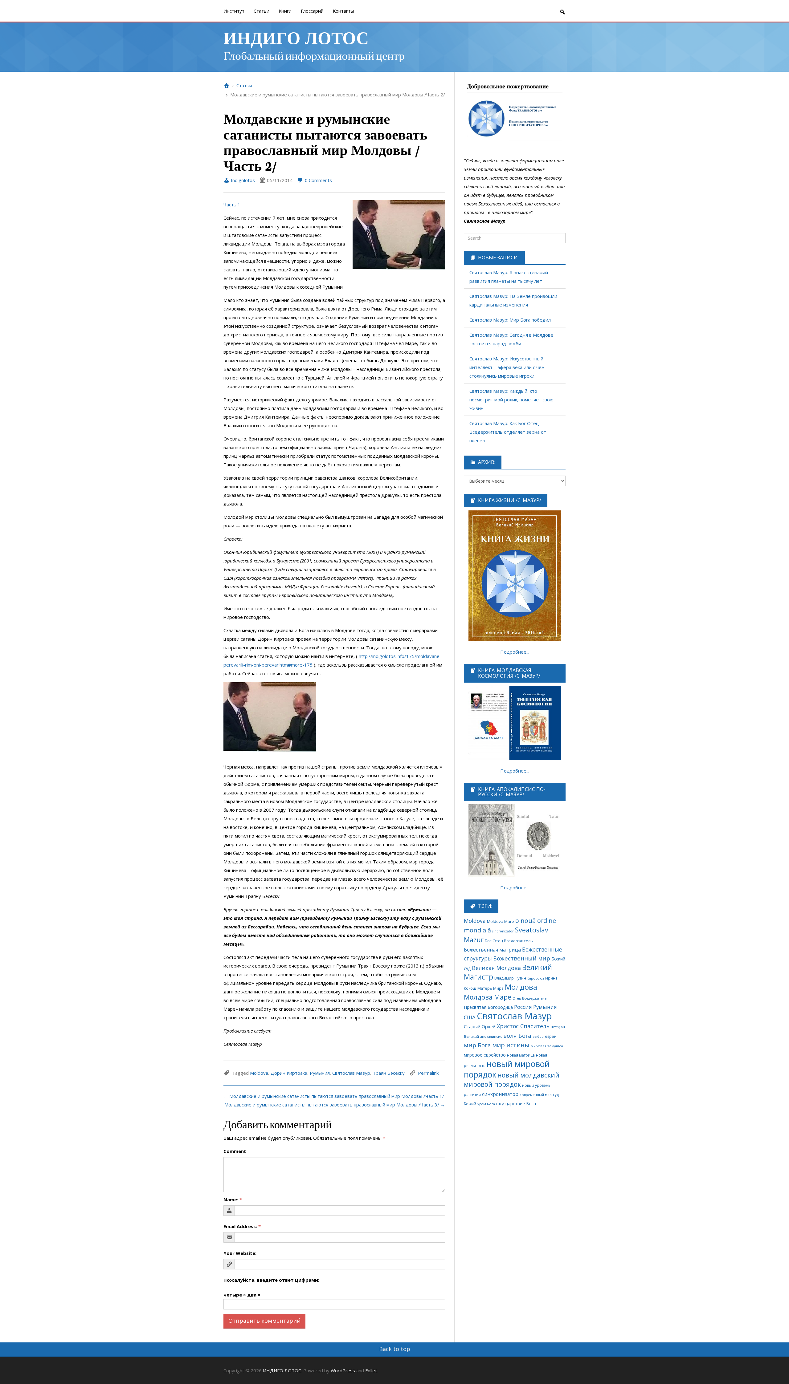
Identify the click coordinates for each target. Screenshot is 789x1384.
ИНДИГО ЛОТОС (296, 37)
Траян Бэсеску (389, 1073)
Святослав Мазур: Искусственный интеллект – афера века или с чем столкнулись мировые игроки (507, 367)
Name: (232, 1199)
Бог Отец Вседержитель (509, 941)
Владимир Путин (510, 978)
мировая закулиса (547, 1046)
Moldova (259, 1073)
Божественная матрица (492, 949)
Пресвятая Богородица (488, 1007)
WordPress (343, 1370)
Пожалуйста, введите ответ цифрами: (271, 1280)
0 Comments (318, 180)
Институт (233, 11)
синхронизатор (500, 1094)
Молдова (521, 987)
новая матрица (521, 1055)
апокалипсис (491, 1036)
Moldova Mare (500, 921)
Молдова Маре (487, 996)
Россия (523, 1006)
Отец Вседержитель (530, 998)
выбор (538, 1036)
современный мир (536, 1094)
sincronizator (503, 931)
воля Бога (517, 1035)
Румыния (320, 1073)
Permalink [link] (428, 1073)
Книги (285, 11)
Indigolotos (242, 180)
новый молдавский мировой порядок (511, 1079)
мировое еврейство (485, 1055)
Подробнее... (514, 652)
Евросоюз (535, 978)
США (470, 1017)
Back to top (394, 1349)
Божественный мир (521, 958)
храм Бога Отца (490, 1104)
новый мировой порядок (507, 1069)
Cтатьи (261, 11)
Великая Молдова (496, 968)
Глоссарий (312, 11)
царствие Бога (520, 1103)
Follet (371, 1370)
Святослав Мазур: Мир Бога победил (510, 320)
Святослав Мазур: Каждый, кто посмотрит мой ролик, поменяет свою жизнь (511, 399)
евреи (551, 1036)
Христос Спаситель (523, 1026)
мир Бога (477, 1045)
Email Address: (242, 1226)
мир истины (510, 1045)
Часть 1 (231, 204)
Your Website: (239, 1253)
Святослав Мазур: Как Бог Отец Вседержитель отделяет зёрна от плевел (507, 432)
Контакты (343, 11)
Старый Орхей (480, 1026)
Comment (234, 1151)
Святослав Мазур (351, 1073)
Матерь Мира (490, 988)
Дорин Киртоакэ (289, 1073)
